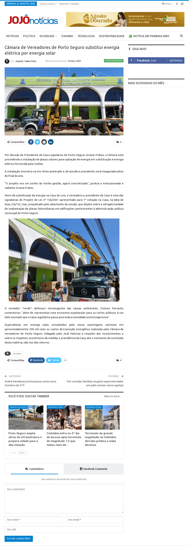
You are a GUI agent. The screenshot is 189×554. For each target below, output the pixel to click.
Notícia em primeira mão (151, 36)
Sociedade (46, 36)
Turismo (67, 36)
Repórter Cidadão (69, 3)
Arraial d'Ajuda (18, 407)
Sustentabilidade (111, 36)
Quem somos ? (48, 3)
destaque (17, 353)
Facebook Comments (95, 468)
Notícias (12, 36)
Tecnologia (86, 36)
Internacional (55, 407)
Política (29, 36)
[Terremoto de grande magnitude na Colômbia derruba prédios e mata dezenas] (102, 417)
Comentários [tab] (36, 468)
